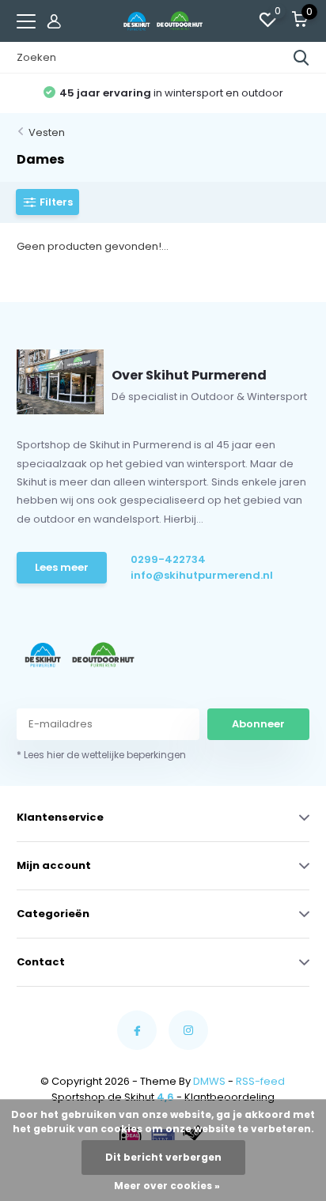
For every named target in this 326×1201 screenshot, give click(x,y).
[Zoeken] (301, 58)
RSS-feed (260, 1081)
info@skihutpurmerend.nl (192, 575)
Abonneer (258, 723)
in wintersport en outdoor (171, 92)
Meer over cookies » (167, 1185)
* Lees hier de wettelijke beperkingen (101, 754)
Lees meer (62, 567)
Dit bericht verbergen (163, 1157)
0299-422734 (168, 559)
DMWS (209, 1081)
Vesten (46, 132)
